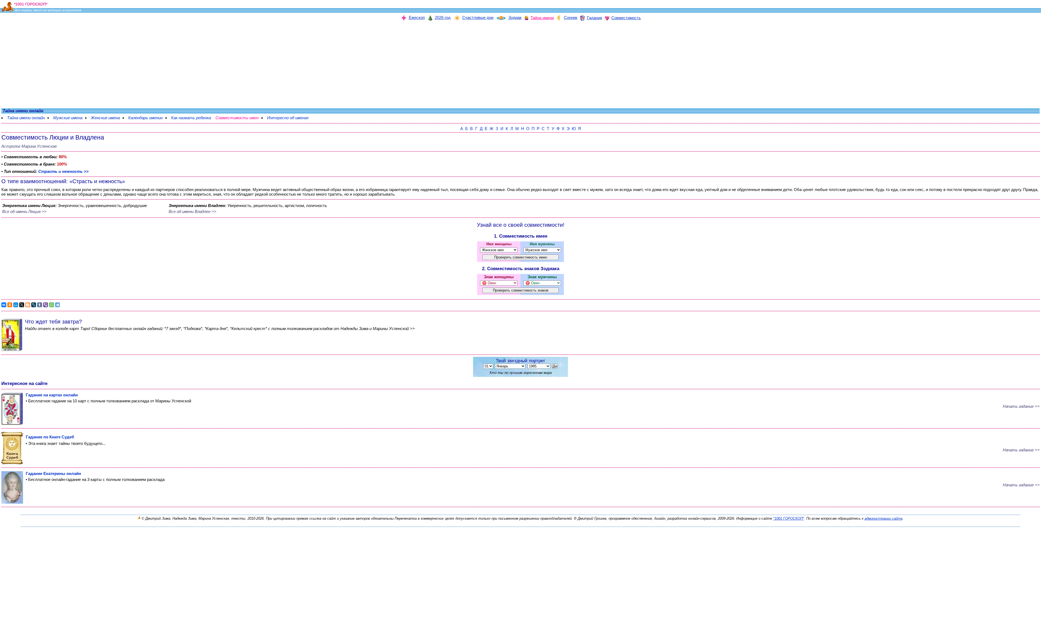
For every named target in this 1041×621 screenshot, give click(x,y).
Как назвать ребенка (191, 117)
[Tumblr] (39, 304)
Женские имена (105, 117)
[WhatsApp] (51, 304)
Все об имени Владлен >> (192, 211)
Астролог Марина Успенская (29, 146)
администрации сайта (883, 518)
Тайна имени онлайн (26, 117)
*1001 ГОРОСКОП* (788, 518)
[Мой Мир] (15, 304)
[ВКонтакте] (3, 304)
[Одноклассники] (9, 304)
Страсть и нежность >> (63, 171)
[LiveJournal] (33, 304)
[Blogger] (27, 304)
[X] (21, 304)
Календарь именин (145, 117)
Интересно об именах (290, 117)
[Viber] (45, 304)
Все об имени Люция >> (24, 211)
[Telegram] (57, 304)
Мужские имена (67, 117)
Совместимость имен (239, 117)
